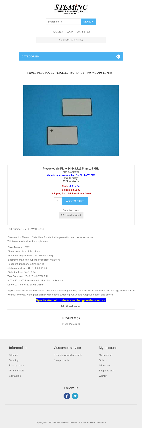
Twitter (75, 396)
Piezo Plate (68, 323)
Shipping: (67, 190)
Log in (69, 32)
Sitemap (13, 355)
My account (105, 355)
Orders (102, 360)
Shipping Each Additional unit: (68, 193)
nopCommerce (99, 422)
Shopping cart (106, 370)
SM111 (28, 247)
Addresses (104, 365)
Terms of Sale (16, 370)
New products (61, 360)
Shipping (14, 360)
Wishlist (103, 375)
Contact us (15, 375)
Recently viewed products (68, 355)
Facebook (67, 396)
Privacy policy (16, 365)
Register (57, 32)
